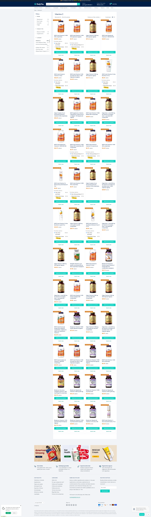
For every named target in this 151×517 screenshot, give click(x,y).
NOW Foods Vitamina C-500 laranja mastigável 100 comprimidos (76, 297)
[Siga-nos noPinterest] (73, 505)
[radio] (54, 43)
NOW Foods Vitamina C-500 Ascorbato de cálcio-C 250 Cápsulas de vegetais (76, 76)
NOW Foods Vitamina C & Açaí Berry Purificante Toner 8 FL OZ (93, 225)
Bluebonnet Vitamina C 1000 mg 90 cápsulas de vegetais (76, 327)
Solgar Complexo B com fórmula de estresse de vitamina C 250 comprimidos (60, 114)
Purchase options (58, 41)
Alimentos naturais (87, 7)
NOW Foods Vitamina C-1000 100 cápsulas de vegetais (77, 36)
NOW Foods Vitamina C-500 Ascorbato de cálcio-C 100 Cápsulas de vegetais (76, 361)
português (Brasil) (38, 502)
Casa (35, 10)
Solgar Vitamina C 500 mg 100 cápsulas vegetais (92, 75)
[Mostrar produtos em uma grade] (112, 17)
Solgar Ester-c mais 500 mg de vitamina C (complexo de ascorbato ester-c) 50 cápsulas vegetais (108, 329)
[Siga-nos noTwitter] (69, 505)
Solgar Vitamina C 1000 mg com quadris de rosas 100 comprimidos (92, 328)
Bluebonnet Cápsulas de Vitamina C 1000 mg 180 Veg (76, 390)
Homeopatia (55, 7)
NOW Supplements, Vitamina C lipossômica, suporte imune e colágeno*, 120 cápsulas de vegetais (77, 115)
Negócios (102, 7)
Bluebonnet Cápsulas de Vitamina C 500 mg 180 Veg (108, 390)
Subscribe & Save (59, 47)
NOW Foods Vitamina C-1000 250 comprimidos (61, 36)
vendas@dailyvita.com (75, 497)
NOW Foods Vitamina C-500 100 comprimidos (108, 360)
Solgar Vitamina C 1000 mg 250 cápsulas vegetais (92, 36)
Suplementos (47, 7)
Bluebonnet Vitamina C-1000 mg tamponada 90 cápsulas (76, 421)
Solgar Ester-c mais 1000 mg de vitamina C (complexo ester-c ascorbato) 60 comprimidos (108, 225)
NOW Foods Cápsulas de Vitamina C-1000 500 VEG (60, 145)
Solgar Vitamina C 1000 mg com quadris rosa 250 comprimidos (76, 225)
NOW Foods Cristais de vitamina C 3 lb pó (91, 264)
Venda (107, 7)
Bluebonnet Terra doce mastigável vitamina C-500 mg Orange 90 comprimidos (60, 391)
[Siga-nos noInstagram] (71, 505)
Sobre (112, 7)
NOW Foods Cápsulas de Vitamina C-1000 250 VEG (108, 36)
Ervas (80, 7)
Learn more (8, 510)
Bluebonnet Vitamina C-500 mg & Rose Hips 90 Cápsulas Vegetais (60, 422)
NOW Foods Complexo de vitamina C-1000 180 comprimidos (60, 361)
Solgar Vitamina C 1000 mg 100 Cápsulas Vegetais (60, 264)
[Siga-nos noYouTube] (76, 505)
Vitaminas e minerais (38, 7)
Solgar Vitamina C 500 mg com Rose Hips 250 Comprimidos (92, 297)
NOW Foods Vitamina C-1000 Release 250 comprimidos (93, 113)
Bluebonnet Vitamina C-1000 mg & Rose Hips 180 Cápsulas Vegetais (92, 361)
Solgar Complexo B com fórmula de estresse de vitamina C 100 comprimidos (92, 185)
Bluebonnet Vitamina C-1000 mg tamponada (92, 390)
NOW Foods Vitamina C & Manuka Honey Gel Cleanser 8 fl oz (61, 185)
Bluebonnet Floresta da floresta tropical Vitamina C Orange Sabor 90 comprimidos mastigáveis (108, 266)
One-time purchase (57, 44)
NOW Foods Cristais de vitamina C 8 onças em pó (92, 145)
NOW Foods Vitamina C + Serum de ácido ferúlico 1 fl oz (108, 421)
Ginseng (96, 7)
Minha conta (100, 4)
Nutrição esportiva (63, 7)
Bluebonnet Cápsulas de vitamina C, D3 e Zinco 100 (92, 421)
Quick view (61, 55)
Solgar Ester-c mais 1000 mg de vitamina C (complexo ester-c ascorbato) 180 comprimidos (108, 115)
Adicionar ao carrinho (61, 52)
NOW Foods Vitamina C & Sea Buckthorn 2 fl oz (108, 75)
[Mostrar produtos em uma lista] (114, 17)
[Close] (20, 505)
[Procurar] (78, 4)
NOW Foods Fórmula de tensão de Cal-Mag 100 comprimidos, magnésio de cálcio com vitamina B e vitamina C (60, 329)
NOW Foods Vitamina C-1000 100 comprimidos (77, 184)
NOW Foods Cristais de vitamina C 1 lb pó (59, 75)
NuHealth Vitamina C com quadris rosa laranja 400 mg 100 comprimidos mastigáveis (77, 265)
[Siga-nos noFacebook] (67, 505)
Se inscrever (105, 491)
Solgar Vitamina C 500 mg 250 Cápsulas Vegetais (108, 296)
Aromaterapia (73, 7)
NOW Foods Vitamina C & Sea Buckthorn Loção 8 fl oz (61, 224)
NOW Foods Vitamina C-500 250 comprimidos (108, 145)
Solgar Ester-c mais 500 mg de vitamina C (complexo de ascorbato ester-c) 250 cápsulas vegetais (108, 185)
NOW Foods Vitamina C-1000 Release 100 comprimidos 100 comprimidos (77, 146)
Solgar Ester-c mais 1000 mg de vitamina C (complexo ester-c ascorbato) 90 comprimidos (60, 297)
